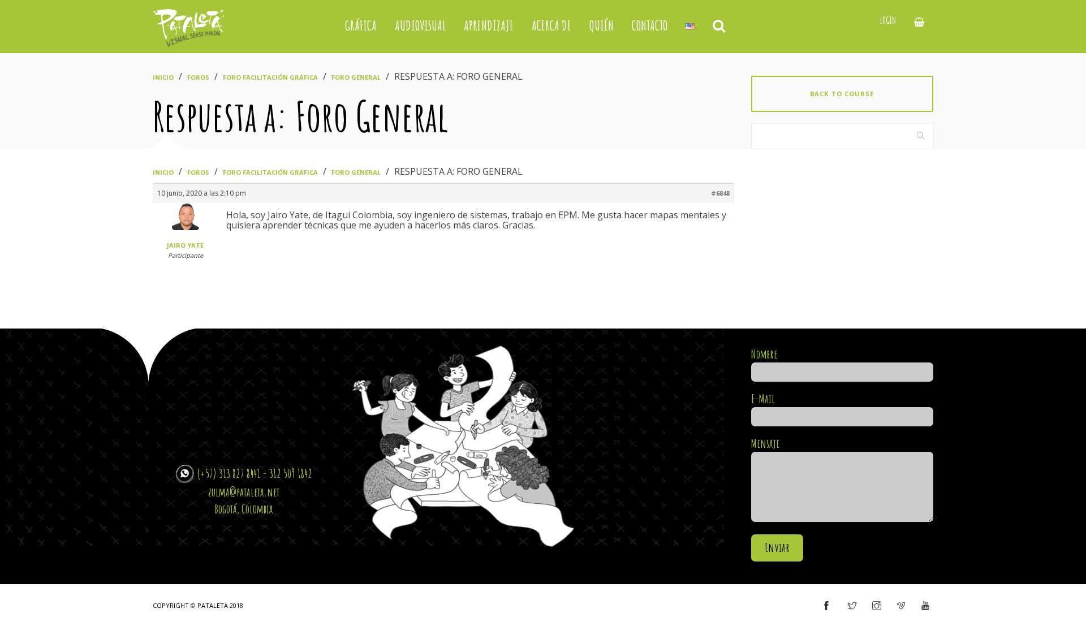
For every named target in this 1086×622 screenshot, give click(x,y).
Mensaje (765, 443)
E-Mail (763, 398)
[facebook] (826, 606)
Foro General (356, 77)
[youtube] (925, 606)
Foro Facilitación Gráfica (270, 77)
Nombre (764, 354)
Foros (198, 77)
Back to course (842, 93)
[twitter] (852, 606)
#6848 (720, 193)
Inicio (163, 77)
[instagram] (877, 606)
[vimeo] (901, 606)
